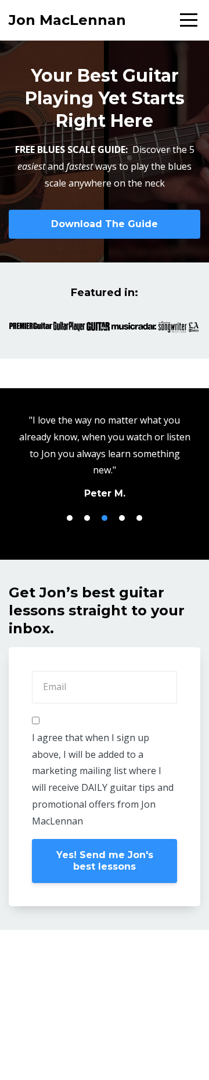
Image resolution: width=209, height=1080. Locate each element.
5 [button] (139, 518)
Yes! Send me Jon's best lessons (104, 860)
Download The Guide (104, 223)
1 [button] (70, 518)
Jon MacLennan (67, 20)
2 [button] (87, 518)
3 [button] (104, 518)
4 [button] (122, 518)
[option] (104, 456)
